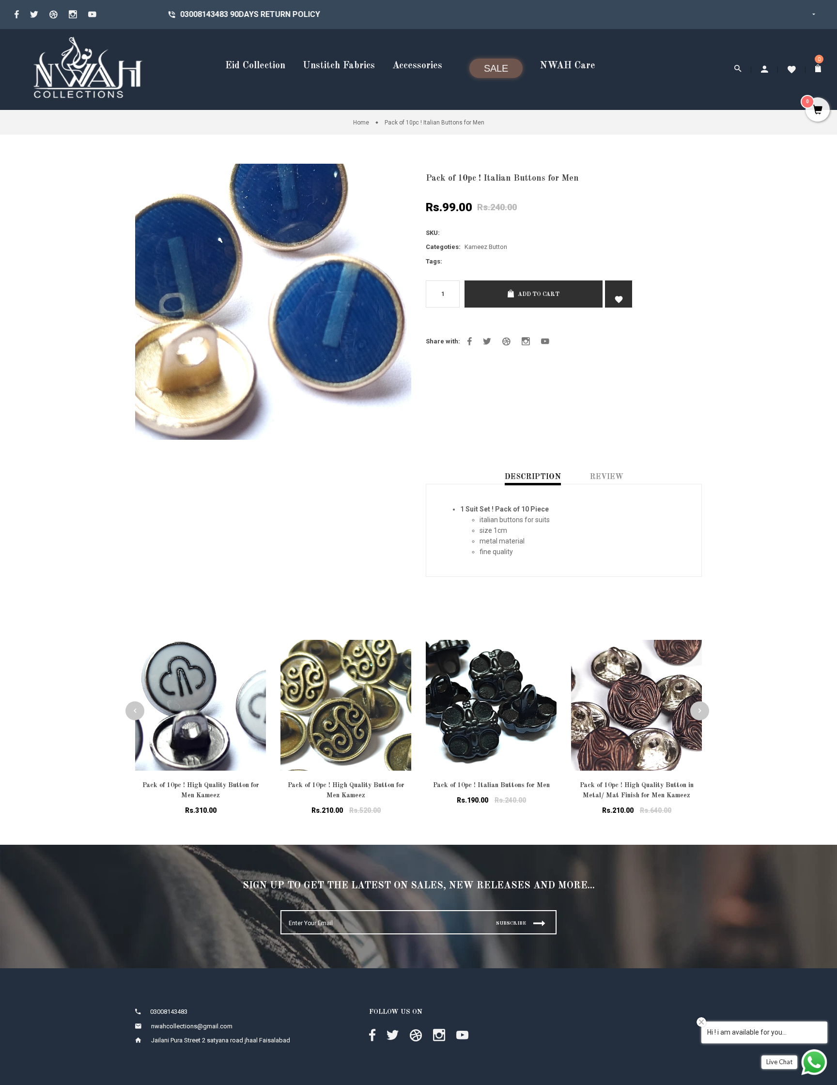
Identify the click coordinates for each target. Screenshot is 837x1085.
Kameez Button (486, 246)
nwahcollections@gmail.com (191, 1026)
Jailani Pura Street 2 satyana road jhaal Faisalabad (220, 1040)
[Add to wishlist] (251, 659)
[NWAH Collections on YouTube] (545, 341)
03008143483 (135, 14)
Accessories (417, 66)
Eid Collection (255, 66)
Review (606, 477)
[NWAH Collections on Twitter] (34, 14)
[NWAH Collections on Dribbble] (506, 341)
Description (533, 477)
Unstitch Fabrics (339, 66)
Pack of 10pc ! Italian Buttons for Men (491, 785)
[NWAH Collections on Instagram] (526, 341)
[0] (818, 69)
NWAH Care (567, 66)
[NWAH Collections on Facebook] (17, 14)
